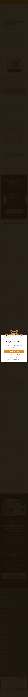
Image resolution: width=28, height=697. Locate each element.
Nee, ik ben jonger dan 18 (14, 354)
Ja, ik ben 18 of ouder (14, 351)
